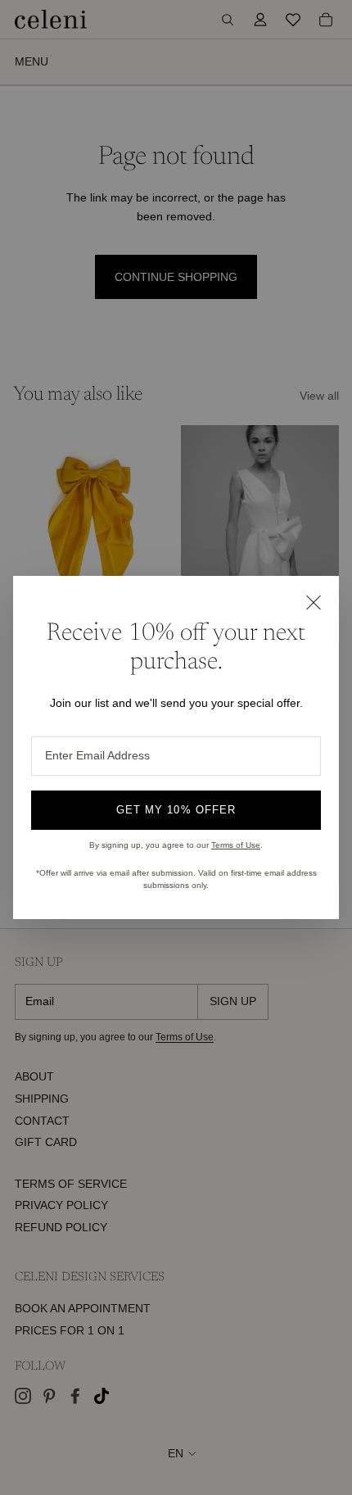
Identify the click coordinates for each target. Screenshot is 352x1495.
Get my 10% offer (176, 810)
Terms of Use (235, 844)
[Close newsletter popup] (312, 602)
